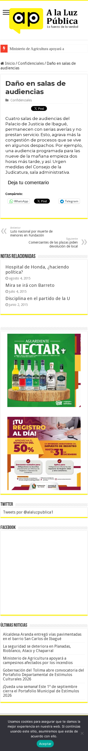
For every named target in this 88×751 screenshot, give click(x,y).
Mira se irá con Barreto (30, 285)
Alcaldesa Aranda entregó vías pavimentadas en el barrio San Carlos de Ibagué (42, 636)
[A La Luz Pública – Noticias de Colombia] (44, 19)
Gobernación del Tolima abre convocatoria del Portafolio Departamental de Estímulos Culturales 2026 (43, 674)
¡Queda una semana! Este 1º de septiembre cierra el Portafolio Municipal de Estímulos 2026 (41, 691)
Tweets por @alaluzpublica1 (28, 512)
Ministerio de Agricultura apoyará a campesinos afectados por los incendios (38, 660)
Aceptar (45, 744)
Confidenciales (31, 63)
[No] (81, 733)
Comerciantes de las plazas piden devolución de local (53, 242)
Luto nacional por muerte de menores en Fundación (31, 231)
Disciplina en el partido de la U (37, 298)
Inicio (9, 63)
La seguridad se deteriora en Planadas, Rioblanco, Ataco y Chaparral (37, 648)
